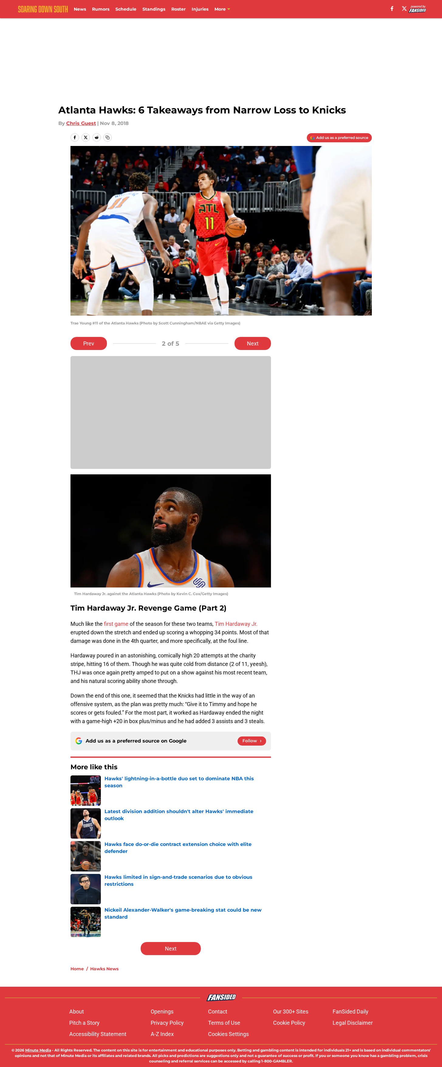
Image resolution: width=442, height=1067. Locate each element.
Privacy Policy (167, 1023)
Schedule (125, 9)
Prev (88, 343)
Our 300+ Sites (290, 1011)
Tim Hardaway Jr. (236, 624)
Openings (162, 1011)
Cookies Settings (228, 1034)
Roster (178, 9)
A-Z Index (162, 1034)
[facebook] (392, 8)
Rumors (100, 9)
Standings (153, 9)
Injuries (200, 9)
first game (116, 624)
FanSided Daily (350, 1011)
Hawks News (104, 969)
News (80, 9)
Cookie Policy (289, 1023)
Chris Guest (81, 123)
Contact (217, 1011)
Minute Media (38, 1050)
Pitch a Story (84, 1023)
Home (77, 969)
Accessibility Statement (97, 1034)
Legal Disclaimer (353, 1023)
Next (253, 343)
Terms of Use (224, 1023)
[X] (404, 8)
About (76, 1011)
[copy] (107, 137)
